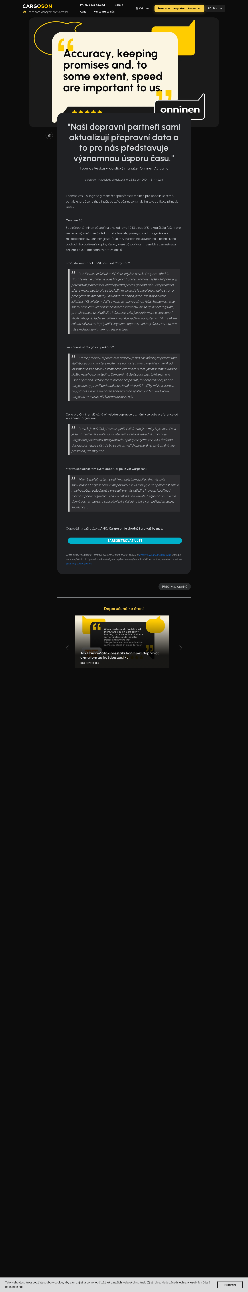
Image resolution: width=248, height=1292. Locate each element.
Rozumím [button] (230, 1284)
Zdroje (119, 5)
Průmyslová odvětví (92, 5)
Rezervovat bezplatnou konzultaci (179, 8)
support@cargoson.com (79, 563)
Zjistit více (153, 1282)
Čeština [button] (143, 8)
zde (21, 1286)
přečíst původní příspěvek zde (155, 554)
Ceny (83, 11)
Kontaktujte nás (104, 11)
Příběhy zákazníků (174, 587)
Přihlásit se (215, 8)
